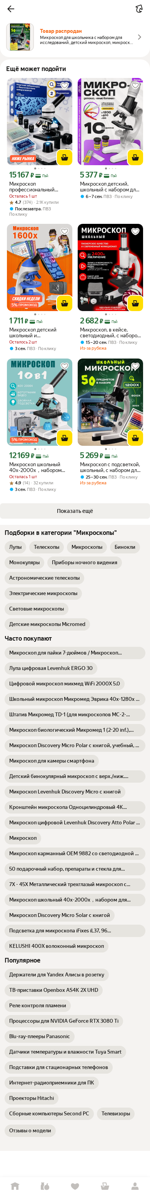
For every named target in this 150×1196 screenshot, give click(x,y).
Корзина (105, 1186)
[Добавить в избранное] (64, 85)
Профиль (135, 1186)
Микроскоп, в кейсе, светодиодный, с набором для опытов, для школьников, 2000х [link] (110, 332)
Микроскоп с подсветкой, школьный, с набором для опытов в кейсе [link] (110, 467)
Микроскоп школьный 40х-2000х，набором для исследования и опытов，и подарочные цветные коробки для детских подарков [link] (36, 467)
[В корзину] (64, 157)
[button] (10, 9)
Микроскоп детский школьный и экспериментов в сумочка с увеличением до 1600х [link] (39, 332)
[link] (15, 547)
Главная (15, 1186)
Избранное (75, 1186)
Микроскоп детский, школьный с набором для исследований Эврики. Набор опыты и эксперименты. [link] (109, 187)
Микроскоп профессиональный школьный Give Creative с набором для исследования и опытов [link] (38, 187)
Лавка (45, 1186)
